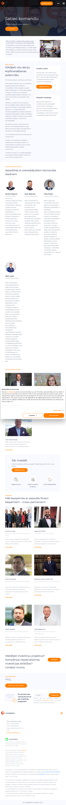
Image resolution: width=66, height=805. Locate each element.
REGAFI (24, 750)
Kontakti (54, 659)
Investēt (12, 29)
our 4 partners (11, 391)
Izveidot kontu (46, 3)
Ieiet (58, 3)
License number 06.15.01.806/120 (51, 772)
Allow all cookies (54, 415)
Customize (32, 415)
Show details (57, 410)
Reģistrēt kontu (44, 86)
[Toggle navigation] (64, 3)
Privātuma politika (48, 700)
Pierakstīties (55, 695)
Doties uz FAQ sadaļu (16, 685)
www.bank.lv (41, 774)
